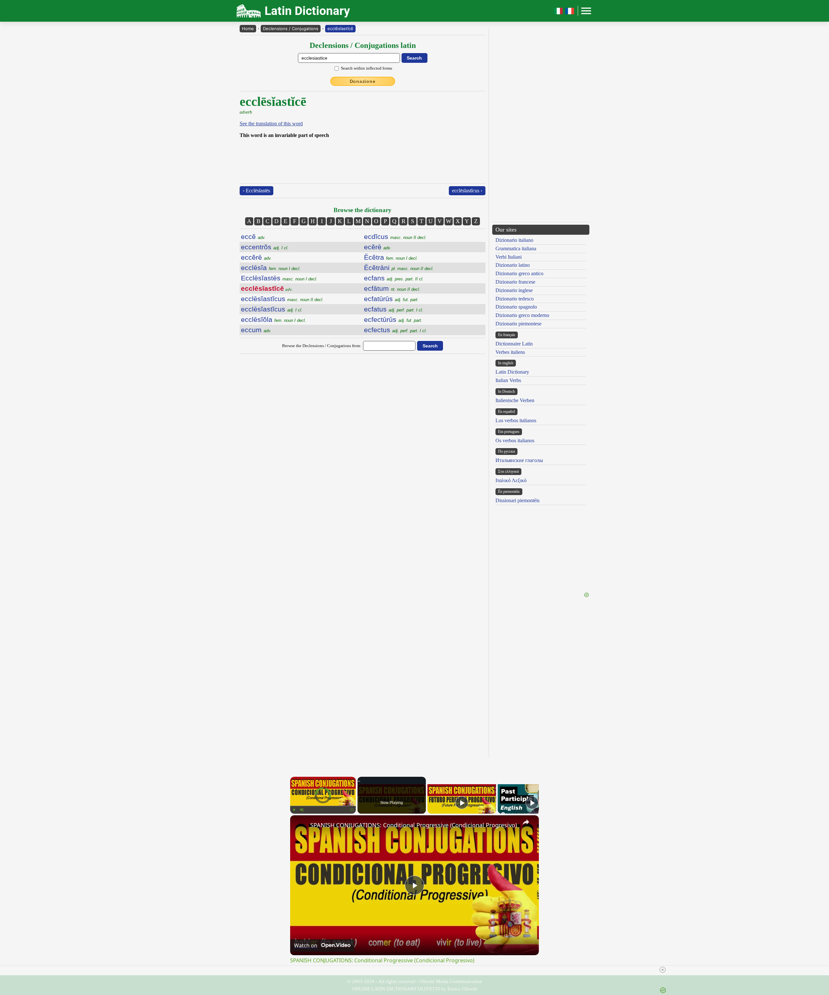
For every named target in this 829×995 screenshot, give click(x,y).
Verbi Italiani (508, 257)
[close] (417, 970)
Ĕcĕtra (391, 257)
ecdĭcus (395, 236)
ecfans (394, 278)
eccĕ (253, 236)
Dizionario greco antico (519, 273)
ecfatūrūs (391, 298)
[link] (300, 825)
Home (248, 28)
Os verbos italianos (514, 440)
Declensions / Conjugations (290, 28)
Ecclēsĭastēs (279, 278)
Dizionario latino (512, 265)
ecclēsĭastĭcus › (467, 190)
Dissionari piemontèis (517, 500)
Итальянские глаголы (519, 460)
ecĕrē (377, 247)
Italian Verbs (508, 380)
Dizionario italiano (514, 240)
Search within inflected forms (366, 68)
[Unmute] (302, 810)
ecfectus (395, 330)
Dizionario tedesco (514, 298)
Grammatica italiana (515, 248)
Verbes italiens (510, 352)
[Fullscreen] (352, 810)
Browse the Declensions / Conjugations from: (321, 345)
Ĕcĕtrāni (399, 267)
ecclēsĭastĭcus (282, 298)
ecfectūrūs (393, 319)
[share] (526, 822)
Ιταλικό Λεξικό (511, 480)
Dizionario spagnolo (516, 307)
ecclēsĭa (271, 267)
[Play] (294, 810)
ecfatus (393, 309)
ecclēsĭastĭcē (340, 28)
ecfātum (392, 288)
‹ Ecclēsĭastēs (256, 190)
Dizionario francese (515, 282)
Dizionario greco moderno (522, 315)
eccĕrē (256, 257)
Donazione (363, 81)
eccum (256, 330)
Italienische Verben (514, 400)
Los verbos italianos (515, 420)
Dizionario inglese (514, 290)
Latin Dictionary (512, 372)
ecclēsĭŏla (273, 319)
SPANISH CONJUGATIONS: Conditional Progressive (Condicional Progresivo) (413, 825)
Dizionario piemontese (518, 323)
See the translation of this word (271, 123)
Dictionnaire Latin (514, 343)
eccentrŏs (265, 247)
